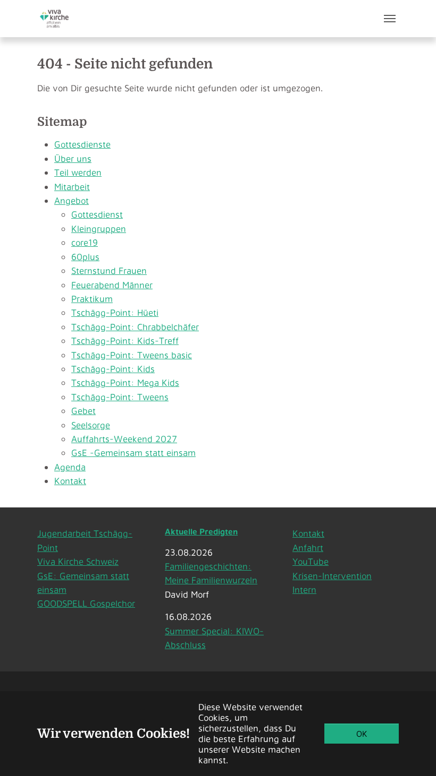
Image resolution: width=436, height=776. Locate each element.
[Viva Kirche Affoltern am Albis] (54, 18)
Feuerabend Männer (112, 284)
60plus (85, 256)
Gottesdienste (82, 144)
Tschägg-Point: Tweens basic (131, 354)
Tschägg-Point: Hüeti (114, 312)
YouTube (310, 561)
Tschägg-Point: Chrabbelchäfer (135, 326)
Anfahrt (307, 547)
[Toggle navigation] (390, 19)
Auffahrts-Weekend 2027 (124, 438)
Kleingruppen (98, 228)
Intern (304, 589)
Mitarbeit (72, 186)
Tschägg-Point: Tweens (120, 396)
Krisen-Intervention (332, 575)
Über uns (72, 158)
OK (361, 733)
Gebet (83, 410)
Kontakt (70, 480)
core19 (84, 242)
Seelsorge (90, 424)
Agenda (70, 466)
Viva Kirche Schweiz (78, 561)
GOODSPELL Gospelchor (86, 603)
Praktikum (92, 298)
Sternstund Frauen (109, 270)
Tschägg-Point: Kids (113, 368)
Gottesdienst (97, 214)
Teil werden (78, 172)
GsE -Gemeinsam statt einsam (133, 452)
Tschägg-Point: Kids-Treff (125, 340)
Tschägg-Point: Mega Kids (125, 382)
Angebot (71, 200)
